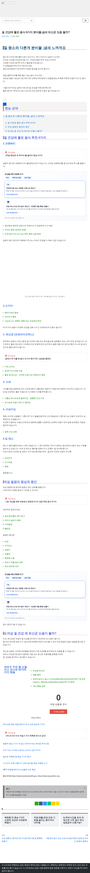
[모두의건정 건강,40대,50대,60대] (9, 9)
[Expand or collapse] (4, 104)
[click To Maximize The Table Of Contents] (5, 100)
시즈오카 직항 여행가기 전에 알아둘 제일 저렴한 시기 (25, 763)
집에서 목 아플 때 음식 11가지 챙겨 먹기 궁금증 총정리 (28, 359)
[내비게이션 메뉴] (85, 21)
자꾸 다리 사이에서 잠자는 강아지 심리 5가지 (22, 750)
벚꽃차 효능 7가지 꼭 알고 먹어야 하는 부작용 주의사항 (26, 744)
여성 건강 (5, 36)
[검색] (31, 20)
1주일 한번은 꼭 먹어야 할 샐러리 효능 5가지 (23, 155)
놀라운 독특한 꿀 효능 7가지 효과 (17, 757)
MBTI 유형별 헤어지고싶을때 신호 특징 (19, 770)
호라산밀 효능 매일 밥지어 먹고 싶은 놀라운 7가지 (24, 724)
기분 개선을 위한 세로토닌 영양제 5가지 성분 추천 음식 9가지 (30, 502)
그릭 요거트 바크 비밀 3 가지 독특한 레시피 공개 (25, 736)
